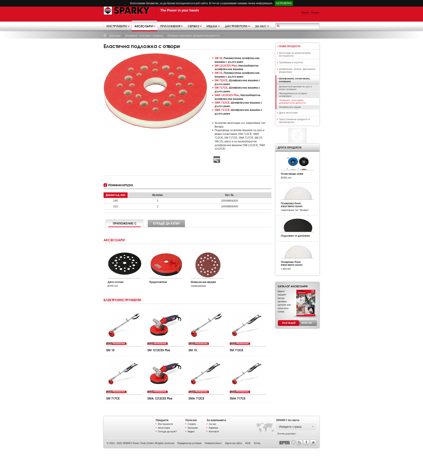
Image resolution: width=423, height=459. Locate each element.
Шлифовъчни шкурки (290, 107)
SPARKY (127, 10)
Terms (257, 443)
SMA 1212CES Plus (227, 95)
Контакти (214, 431)
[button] (296, 427)
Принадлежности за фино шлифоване (293, 94)
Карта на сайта (233, 443)
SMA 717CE (222, 109)
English (305, 12)
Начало (105, 35)
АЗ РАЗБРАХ (284, 3)
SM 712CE (221, 80)
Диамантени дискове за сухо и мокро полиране (295, 87)
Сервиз (192, 424)
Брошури (193, 427)
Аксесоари (115, 35)
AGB (247, 443)
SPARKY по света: (288, 420)
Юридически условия (189, 443)
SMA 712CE (222, 102)
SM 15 (218, 72)
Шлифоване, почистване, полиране (144, 35)
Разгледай (288, 323)
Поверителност (213, 443)
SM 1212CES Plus (226, 65)
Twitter (313, 442)
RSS (299, 442)
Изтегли (307, 323)
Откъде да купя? (167, 431)
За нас (212, 424)
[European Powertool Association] (287, 442)
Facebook (306, 442)
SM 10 (218, 58)
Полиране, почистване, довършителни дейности (193, 35)
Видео (191, 431)
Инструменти (165, 424)
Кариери (213, 427)
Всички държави (286, 433)
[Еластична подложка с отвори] (155, 90)
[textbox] (298, 26)
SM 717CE (221, 87)
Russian (315, 12)
